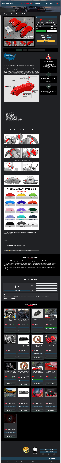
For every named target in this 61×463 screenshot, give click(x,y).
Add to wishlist (51, 31)
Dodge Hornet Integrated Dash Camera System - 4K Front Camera (37, 372)
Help (47, 3)
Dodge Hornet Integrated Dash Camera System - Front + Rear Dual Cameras (51, 319)
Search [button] (52, 3)
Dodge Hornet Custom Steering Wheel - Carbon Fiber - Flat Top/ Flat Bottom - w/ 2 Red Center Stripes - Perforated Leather (23, 320)
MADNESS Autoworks (53, 28)
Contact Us (12, 3)
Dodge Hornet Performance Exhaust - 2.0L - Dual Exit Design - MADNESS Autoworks (10, 319)
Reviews (25, 49)
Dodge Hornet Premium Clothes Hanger (10, 345)
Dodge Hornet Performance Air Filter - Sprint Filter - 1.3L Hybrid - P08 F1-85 (23, 345)
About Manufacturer (41, 49)
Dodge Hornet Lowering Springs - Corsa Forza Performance (10, 398)
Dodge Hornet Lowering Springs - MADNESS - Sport (51, 345)
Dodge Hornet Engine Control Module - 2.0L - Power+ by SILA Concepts (10, 424)
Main (4, 3)
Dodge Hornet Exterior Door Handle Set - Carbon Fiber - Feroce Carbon (51, 372)
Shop (8, 3)
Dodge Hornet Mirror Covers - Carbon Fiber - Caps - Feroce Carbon (37, 398)
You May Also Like (32, 49)
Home (5, 448)
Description (19, 49)
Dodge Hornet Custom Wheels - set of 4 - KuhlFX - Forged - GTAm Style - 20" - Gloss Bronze (37, 345)
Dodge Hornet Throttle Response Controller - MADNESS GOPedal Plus (10, 372)
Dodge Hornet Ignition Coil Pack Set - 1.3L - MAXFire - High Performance (51, 398)
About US (14, 448)
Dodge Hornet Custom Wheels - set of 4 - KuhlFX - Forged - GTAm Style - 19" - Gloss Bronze (23, 372)
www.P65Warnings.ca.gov (27, 250)
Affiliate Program (6, 451)
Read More (48, 81)
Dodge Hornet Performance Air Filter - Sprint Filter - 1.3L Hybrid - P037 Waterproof (23, 399)
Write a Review (17, 290)
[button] (33, 28)
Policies (5, 450)
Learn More (49, 37)
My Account (15, 450)
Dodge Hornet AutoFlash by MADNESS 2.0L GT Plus (37, 319)
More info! (55, 24)
